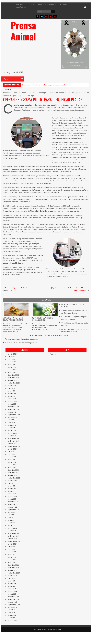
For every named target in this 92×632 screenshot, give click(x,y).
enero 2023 (12, 467)
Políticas (63, 4)
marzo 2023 (12, 462)
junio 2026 (11, 359)
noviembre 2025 (13, 378)
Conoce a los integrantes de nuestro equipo (42, 4)
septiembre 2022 (14, 478)
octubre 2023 (12, 444)
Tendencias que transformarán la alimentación (22, 339)
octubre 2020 (12, 539)
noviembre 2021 (13, 504)
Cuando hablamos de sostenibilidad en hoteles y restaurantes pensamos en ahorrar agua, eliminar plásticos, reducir (15, 326)
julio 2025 (11, 388)
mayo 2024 (12, 425)
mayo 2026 (12, 362)
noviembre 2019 (13, 568)
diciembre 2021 (13, 502)
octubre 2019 (12, 570)
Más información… (9, 331)
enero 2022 (12, 499)
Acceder (53, 354)
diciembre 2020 (13, 533)
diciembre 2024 (13, 407)
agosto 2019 (12, 576)
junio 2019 (11, 581)
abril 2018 (11, 618)
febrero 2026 (12, 370)
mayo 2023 (12, 457)
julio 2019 (11, 578)
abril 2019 (11, 586)
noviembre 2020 (13, 536)
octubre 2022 (12, 475)
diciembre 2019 (13, 565)
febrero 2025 (12, 401)
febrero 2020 (12, 560)
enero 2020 (12, 562)
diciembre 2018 (13, 597)
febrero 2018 (12, 620)
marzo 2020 (12, 557)
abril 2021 (11, 523)
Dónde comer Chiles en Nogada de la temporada (50, 335)
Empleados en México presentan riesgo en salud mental (43, 85)
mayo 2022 (12, 488)
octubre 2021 (12, 507)
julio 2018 (11, 610)
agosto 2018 (12, 607)
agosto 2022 (12, 481)
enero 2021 (12, 531)
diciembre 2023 (13, 438)
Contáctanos (21, 7)
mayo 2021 (12, 520)
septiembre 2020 (14, 541)
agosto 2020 (12, 544)
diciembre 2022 (13, 470)
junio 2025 (11, 391)
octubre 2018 (12, 602)
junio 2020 (11, 549)
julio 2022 (11, 483)
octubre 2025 (12, 380)
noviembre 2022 (13, 473)
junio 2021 (11, 517)
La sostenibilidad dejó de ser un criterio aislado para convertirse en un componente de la (44, 325)
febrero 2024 (12, 433)
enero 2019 (12, 594)
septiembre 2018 (14, 604)
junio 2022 (11, 486)
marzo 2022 (12, 494)
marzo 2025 (12, 399)
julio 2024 (11, 420)
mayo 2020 (12, 552)
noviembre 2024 (13, 409)
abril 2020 (11, 554)
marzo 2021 (12, 525)
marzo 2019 (12, 589)
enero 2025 (12, 404)
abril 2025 (11, 396)
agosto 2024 (12, 417)
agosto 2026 (12, 354)
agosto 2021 (12, 512)
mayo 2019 (12, 583)
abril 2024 (11, 428)
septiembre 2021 (14, 509)
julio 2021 (11, 515)
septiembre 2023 (14, 446)
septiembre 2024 (14, 414)
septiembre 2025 (14, 383)
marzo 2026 (12, 367)
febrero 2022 (12, 496)
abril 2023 (11, 459)
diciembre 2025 (13, 375)
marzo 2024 (12, 430)
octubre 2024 (12, 412)
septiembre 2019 (14, 573)
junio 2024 (11, 422)
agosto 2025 (12, 386)
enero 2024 (12, 436)
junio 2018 (11, 612)
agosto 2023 (12, 449)
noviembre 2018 (13, 599)
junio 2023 (11, 454)
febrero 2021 (12, 528)
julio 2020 (11, 546)
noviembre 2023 (13, 441)
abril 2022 (11, 491)
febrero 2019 (12, 591)
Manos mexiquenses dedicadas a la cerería (20, 288)
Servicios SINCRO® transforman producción (21, 343)
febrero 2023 (12, 465)
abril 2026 (11, 364)
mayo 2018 (12, 615)
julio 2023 (11, 451)
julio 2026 (11, 356)
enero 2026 (12, 372)
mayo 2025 (12, 393)
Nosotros (20, 4)
